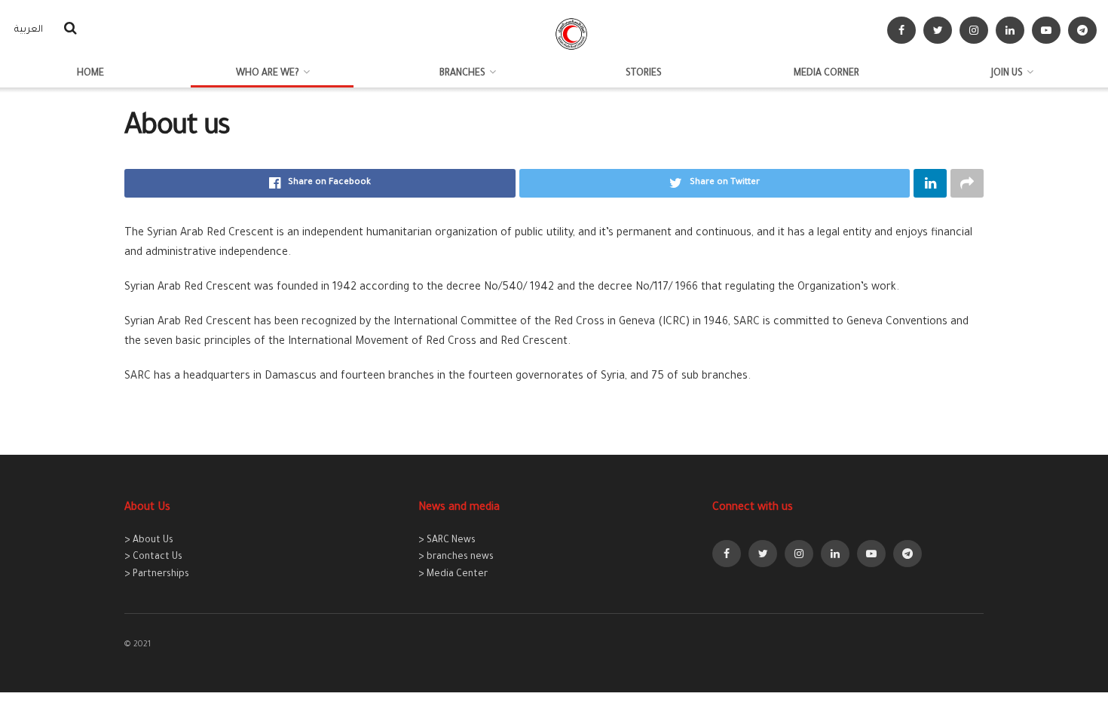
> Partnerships (156, 574)
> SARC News (447, 540)
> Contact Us (153, 557)
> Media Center (453, 574)
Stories (644, 74)
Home (90, 74)
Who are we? (267, 74)
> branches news (456, 557)
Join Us (1007, 74)
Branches (462, 74)
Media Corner (826, 74)
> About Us (148, 540)
